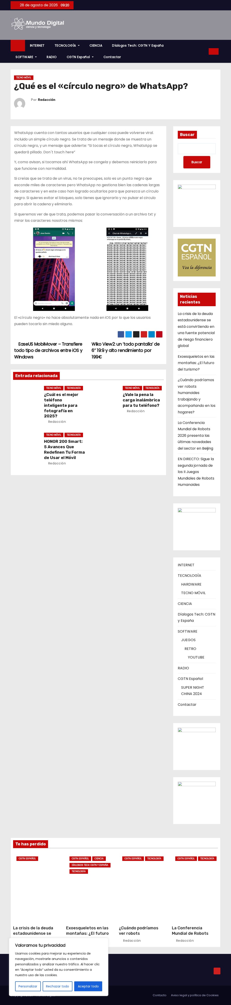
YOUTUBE (196, 657)
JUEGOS (188, 640)
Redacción (46, 100)
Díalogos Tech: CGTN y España (138, 45)
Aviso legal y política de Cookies (195, 995)
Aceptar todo (88, 986)
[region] (58, 967)
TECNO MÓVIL (23, 77)
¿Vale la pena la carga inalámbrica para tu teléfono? (141, 400)
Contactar (112, 57)
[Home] (18, 45)
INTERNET (37, 45)
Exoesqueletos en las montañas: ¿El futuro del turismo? (196, 363)
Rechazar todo (57, 986)
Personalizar (27, 986)
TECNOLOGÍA (66, 45)
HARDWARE (191, 584)
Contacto (159, 995)
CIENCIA (96, 45)
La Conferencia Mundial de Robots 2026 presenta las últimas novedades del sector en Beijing (195, 435)
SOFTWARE (25, 57)
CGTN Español (79, 57)
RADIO (52, 57)
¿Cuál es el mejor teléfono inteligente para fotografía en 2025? (61, 405)
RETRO (190, 648)
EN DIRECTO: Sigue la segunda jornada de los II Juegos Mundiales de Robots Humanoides (196, 471)
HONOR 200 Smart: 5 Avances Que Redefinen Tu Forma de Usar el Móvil (64, 449)
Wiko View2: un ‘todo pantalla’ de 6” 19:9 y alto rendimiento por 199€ (125, 350)
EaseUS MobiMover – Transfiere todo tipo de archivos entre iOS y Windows (48, 350)
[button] (203, 51)
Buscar (187, 134)
